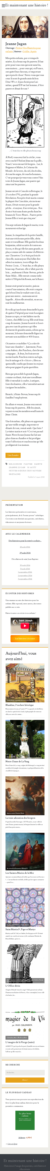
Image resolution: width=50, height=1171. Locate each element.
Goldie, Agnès (29, 51)
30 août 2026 (25, 565)
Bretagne (15, 474)
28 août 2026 (25, 547)
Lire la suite (14, 456)
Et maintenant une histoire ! (26, 5)
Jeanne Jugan (25, 27)
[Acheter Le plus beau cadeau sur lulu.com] (25, 1120)
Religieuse (15, 464)
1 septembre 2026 (25, 572)
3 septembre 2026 (25, 579)
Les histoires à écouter (25, 638)
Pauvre (28, 464)
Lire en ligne (12, 1144)
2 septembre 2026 (25, 575)
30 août (31, 467)
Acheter (21, 1137)
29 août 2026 (25, 553)
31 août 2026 (25, 569)
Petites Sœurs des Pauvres (25, 471)
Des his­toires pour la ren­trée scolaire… (25, 541)
